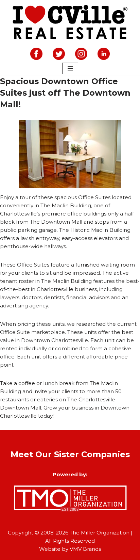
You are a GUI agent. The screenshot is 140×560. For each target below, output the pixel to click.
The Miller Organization (99, 532)
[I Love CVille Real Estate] (70, 23)
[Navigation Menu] (70, 68)
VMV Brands (85, 549)
